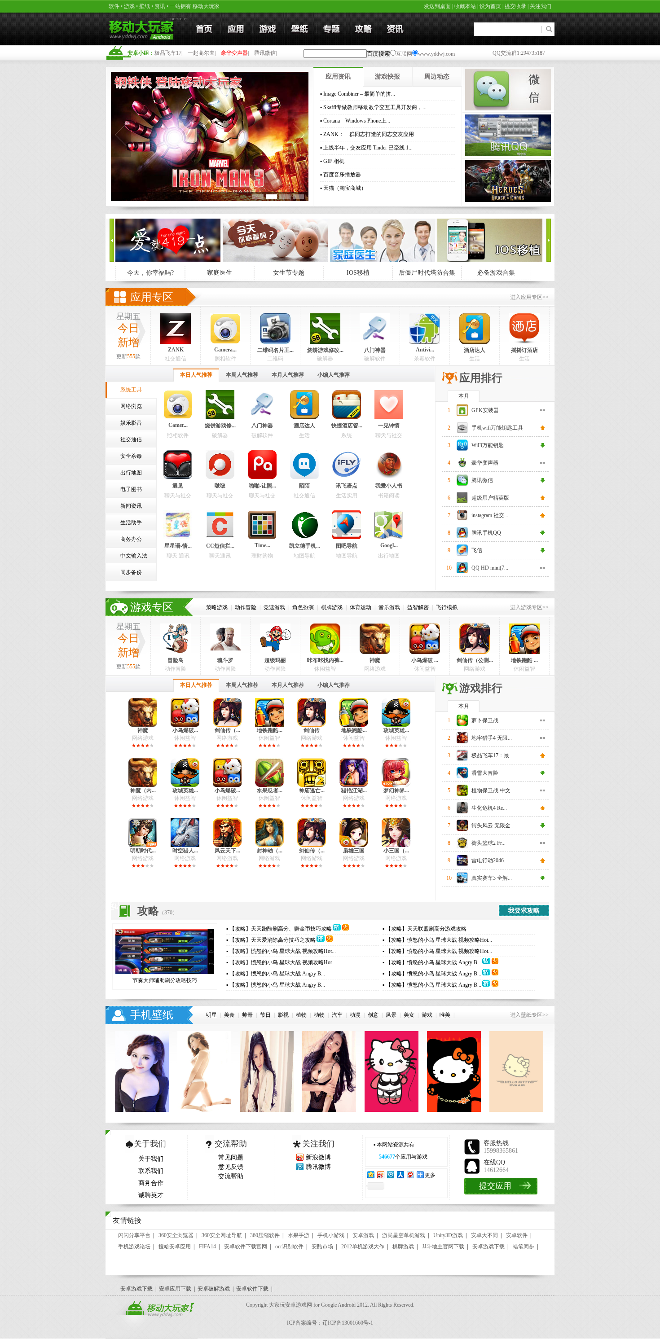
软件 (114, 6)
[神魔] (375, 652)
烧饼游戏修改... (325, 350)
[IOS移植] (489, 260)
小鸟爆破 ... (424, 660)
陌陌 (304, 486)
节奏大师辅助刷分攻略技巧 (164, 980)
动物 (319, 1015)
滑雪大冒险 (484, 773)
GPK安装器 (485, 410)
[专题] (332, 29)
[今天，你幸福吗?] (275, 260)
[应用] (237, 29)
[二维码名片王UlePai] (275, 342)
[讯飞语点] (346, 477)
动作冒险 (245, 607)
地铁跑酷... (269, 730)
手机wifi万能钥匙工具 (497, 428)
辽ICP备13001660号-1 (347, 1323)
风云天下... (227, 850)
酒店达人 (474, 350)
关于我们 (150, 1158)
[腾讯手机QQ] (508, 154)
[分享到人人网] (400, 1174)
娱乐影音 (131, 423)
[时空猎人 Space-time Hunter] (185, 845)
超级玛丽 (275, 660)
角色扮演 (303, 607)
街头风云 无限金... (493, 825)
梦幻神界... (396, 790)
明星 (211, 1015)
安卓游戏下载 (136, 1289)
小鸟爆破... (185, 730)
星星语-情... (178, 546)
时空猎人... (185, 850)
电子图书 (131, 489)
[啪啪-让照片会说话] (262, 477)
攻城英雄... (396, 730)
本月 (463, 396)
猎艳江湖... (354, 790)
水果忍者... (269, 790)
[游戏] (268, 29)
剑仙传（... (227, 730)
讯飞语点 (346, 486)
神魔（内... (143, 790)
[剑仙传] (311, 725)
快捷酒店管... (346, 425)
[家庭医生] (382, 260)
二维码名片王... (275, 350)
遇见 (177, 486)
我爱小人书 (388, 486)
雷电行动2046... (489, 860)
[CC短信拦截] (220, 537)
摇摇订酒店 (524, 350)
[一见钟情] (388, 417)
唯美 (445, 1015)
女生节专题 (288, 272)
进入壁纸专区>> (529, 1015)
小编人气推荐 (333, 375)
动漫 (355, 1015)
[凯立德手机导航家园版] (304, 537)
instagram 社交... (489, 515)
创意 (373, 1015)
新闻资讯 (131, 506)
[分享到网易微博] (410, 1174)
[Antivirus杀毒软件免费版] (424, 342)
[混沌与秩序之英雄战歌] (508, 200)
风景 (391, 1015)
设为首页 (490, 6)
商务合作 (150, 1183)
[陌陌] (304, 477)
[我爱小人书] (388, 477)
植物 (301, 1015)
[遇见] (177, 477)
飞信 (476, 550)
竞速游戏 (274, 607)
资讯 (159, 6)
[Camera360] (225, 342)
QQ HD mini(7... (489, 568)
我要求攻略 (524, 910)
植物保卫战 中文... (493, 790)
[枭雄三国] (353, 845)
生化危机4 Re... (489, 808)
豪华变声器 (484, 463)
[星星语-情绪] (177, 537)
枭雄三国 (354, 850)
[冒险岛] (175, 652)
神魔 (375, 660)
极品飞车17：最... (492, 755)
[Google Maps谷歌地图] (388, 537)
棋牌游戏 (332, 607)
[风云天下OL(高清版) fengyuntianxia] (227, 845)
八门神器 (375, 350)
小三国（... (396, 850)
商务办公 (131, 539)
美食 (229, 1015)
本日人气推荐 (196, 375)
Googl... (389, 545)
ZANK (176, 350)
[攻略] (364, 29)
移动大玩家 (206, 6)
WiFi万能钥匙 (487, 445)
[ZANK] (175, 342)
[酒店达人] (474, 342)
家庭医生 (219, 272)
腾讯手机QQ (486, 533)
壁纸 (144, 6)
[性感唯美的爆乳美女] (142, 1110)
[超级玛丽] (275, 652)
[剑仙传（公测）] (474, 652)
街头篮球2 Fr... (488, 843)
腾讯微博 (318, 1166)
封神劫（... (269, 850)
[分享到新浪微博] (380, 1174)
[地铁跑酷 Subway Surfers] (524, 652)
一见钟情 (389, 425)
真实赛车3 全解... (491, 878)
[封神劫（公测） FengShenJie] (269, 845)
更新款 (128, 356)
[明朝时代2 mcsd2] (142, 845)
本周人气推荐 (242, 375)
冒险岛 (175, 660)
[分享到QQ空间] (370, 1174)
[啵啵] (220, 477)
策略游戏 (217, 607)
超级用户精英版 (490, 498)
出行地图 (131, 473)
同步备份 (131, 572)
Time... (262, 545)
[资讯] (396, 29)
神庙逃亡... (312, 790)
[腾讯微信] (508, 108)
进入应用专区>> (529, 297)
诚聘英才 (150, 1195)
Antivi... (425, 350)
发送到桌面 (437, 6)
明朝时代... (143, 850)
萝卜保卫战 (484, 720)
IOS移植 (358, 272)
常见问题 (230, 1157)
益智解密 (418, 607)
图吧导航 (346, 546)
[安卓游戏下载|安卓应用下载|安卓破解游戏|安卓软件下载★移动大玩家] (149, 43)
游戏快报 (387, 76)
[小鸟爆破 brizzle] (424, 652)
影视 (283, 1015)
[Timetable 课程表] (262, 537)
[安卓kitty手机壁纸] (391, 1110)
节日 (265, 1015)
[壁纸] (300, 29)
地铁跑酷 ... (524, 660)
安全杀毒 (131, 456)
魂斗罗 (225, 660)
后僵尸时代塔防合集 (427, 272)
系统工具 (131, 389)
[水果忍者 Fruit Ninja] (269, 785)
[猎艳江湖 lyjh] (353, 785)
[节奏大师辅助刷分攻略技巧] (164, 972)
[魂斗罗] (225, 652)
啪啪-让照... (262, 486)
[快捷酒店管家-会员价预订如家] (346, 417)
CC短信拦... (220, 546)
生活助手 (131, 522)
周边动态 (436, 76)
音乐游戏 (389, 607)
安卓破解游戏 (214, 1289)
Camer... (178, 425)
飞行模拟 (447, 607)
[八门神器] (375, 342)
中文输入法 (133, 556)
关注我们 (540, 6)
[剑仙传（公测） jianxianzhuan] (311, 845)
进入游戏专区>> (529, 607)
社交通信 (131, 439)
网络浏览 (131, 406)
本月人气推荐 (288, 375)
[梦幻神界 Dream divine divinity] (396, 785)
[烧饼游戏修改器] (325, 342)
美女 (409, 1015)
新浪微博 (318, 1157)
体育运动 (360, 607)
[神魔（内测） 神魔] (142, 785)
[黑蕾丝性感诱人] (267, 1110)
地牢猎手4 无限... (491, 738)
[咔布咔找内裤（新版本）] (325, 652)
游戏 (129, 6)
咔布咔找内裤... (325, 660)
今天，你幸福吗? (150, 272)
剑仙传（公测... (475, 660)
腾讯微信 (482, 480)
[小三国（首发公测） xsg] (396, 845)
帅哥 (247, 1015)
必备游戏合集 (496, 272)
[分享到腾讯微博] (390, 1174)
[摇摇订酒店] (524, 342)
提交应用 (495, 1185)
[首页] (205, 29)
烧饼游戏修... (220, 425)
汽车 (337, 1015)
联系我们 (150, 1171)
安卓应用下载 (175, 1289)
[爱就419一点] (167, 260)
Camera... (225, 350)
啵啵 (220, 486)
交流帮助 (230, 1176)
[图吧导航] (346, 537)
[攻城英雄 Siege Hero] (396, 725)
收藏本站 (465, 6)
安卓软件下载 (252, 1289)
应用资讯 (338, 76)
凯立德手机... (304, 546)
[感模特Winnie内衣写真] (204, 1110)
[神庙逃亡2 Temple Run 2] (311, 785)
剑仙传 (312, 730)
